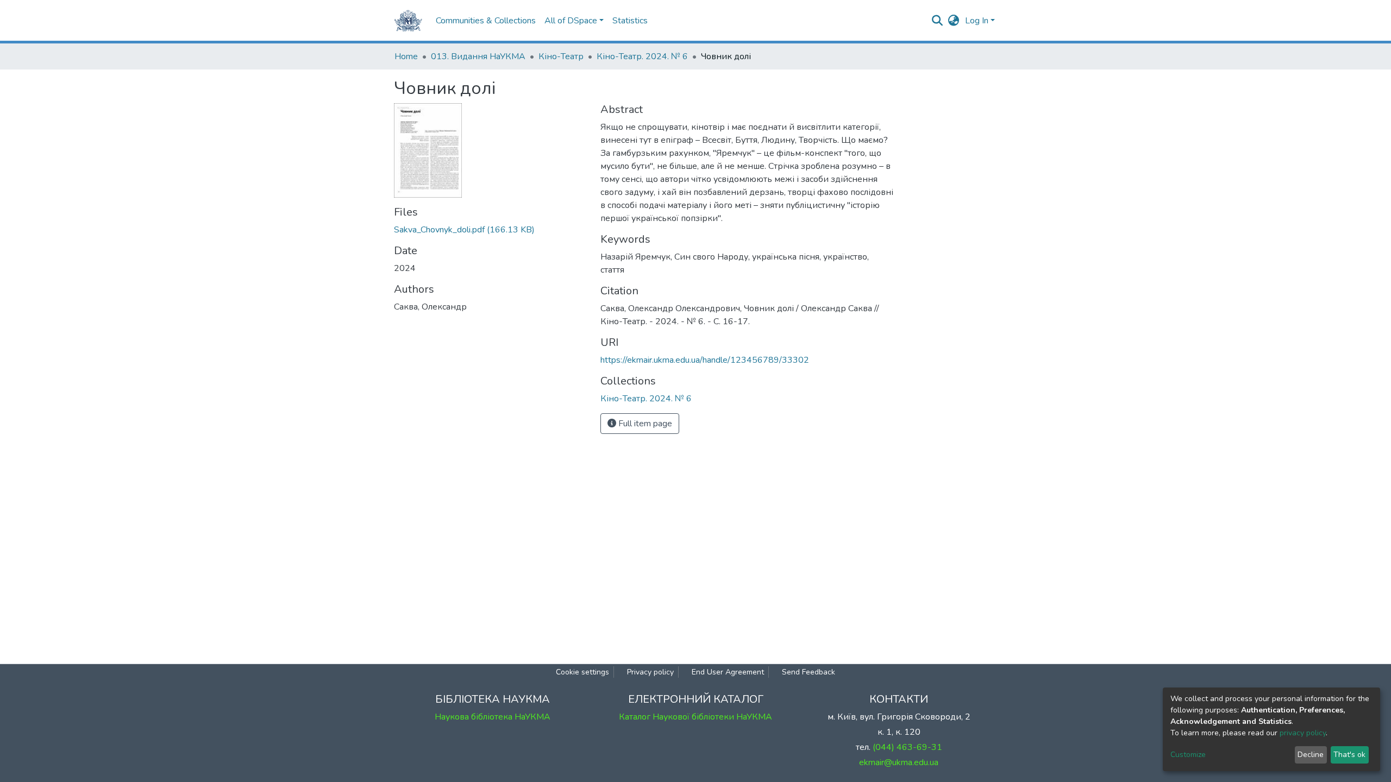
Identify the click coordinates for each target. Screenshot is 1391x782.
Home (406, 56)
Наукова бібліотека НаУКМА (492, 717)
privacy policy (1303, 733)
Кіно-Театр (561, 56)
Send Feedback (808, 672)
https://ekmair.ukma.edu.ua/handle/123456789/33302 (704, 360)
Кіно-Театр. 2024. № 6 (642, 56)
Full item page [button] (644, 424)
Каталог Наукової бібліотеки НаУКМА (695, 717)
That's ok (1349, 754)
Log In (976, 21)
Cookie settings (582, 672)
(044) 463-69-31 (907, 747)
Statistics (630, 21)
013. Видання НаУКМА (478, 56)
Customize (1188, 754)
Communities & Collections (486, 21)
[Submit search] (937, 21)
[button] (954, 20)
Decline (1311, 754)
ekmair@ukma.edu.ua (898, 762)
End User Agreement (728, 672)
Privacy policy (650, 672)
